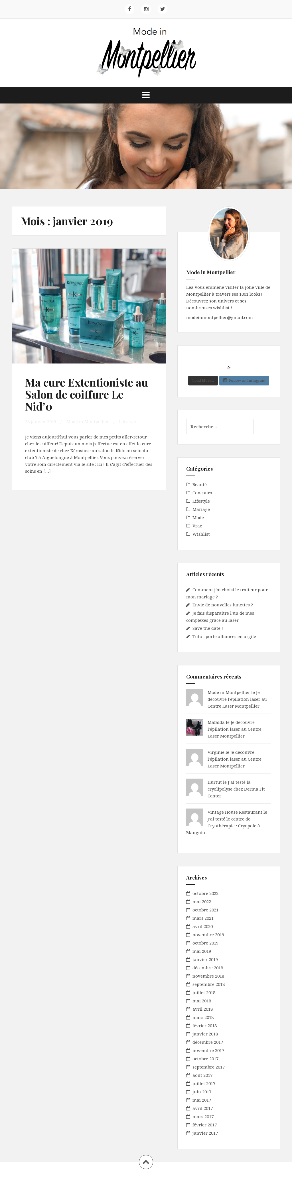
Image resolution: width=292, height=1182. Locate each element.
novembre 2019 (208, 934)
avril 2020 (202, 926)
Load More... (203, 380)
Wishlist (201, 534)
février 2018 (204, 1025)
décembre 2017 (207, 1042)
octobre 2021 (205, 910)
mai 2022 (201, 901)
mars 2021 (203, 918)
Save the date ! (207, 628)
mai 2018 (201, 1001)
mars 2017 (203, 1116)
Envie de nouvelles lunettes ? (222, 605)
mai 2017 (201, 1100)
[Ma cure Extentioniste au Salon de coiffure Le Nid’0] (91, 310)
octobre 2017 (205, 1058)
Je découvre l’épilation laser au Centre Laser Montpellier (237, 699)
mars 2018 (203, 1017)
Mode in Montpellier (87, 421)
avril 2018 (202, 1009)
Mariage (201, 509)
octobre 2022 (205, 893)
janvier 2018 (205, 1034)
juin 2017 (201, 1091)
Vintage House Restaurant (235, 812)
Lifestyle (127, 421)
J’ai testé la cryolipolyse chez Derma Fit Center (236, 789)
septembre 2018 (208, 984)
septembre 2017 (208, 1067)
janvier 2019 (205, 959)
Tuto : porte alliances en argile (224, 636)
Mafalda (216, 722)
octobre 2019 (205, 943)
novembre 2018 (208, 976)
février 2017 (204, 1125)
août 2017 (202, 1075)
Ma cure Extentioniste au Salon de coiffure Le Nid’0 (86, 394)
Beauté (199, 484)
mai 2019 (201, 951)
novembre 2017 (208, 1050)
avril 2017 (202, 1108)
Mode (198, 517)
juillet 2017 (203, 1083)
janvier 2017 (205, 1133)
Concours (202, 492)
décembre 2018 (207, 967)
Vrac (197, 526)
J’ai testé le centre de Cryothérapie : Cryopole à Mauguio (223, 825)
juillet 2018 (203, 992)
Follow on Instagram (247, 380)
